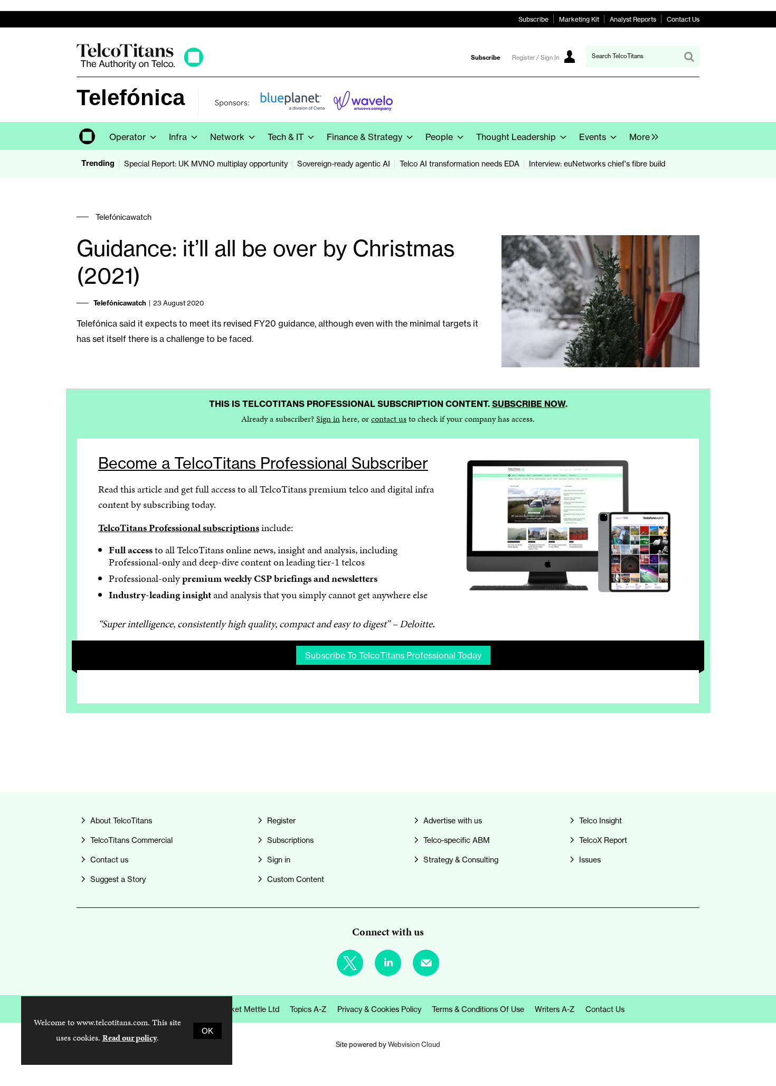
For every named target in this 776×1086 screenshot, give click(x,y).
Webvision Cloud (414, 1044)
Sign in (328, 419)
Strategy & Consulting (460, 859)
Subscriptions (290, 840)
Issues (590, 859)
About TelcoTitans (121, 820)
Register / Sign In (535, 57)
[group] (641, 136)
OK (207, 1030)
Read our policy (129, 1038)
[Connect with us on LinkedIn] (388, 963)
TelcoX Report (603, 840)
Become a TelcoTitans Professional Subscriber (263, 463)
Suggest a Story (118, 879)
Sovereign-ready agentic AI (343, 163)
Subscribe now (528, 403)
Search (688, 56)
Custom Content (295, 879)
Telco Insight (600, 820)
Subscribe (533, 19)
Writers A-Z (555, 1009)
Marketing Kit (579, 19)
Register (281, 820)
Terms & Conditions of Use (478, 1009)
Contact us (109, 859)
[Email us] (426, 963)
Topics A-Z (308, 1009)
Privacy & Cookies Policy (379, 1009)
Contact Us (683, 19)
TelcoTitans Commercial (131, 840)
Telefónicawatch (124, 216)
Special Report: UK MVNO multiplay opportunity (206, 163)
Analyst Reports (633, 19)
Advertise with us (452, 820)
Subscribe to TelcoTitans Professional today (393, 655)
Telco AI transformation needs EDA (459, 163)
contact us (388, 419)
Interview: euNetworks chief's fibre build (597, 163)
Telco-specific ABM (456, 840)
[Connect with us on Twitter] (350, 963)
